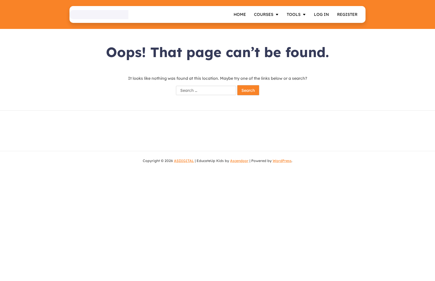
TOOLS (294, 14)
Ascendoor (239, 160)
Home (240, 14)
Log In (321, 14)
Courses (263, 14)
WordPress (282, 160)
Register (347, 14)
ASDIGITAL (184, 160)
